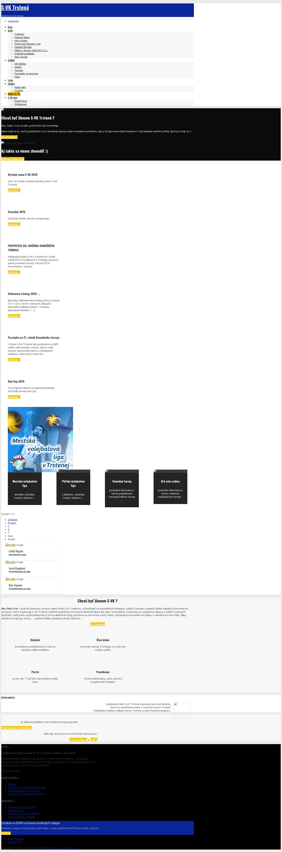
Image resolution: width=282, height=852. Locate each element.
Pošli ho (94, 739)
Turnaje (18, 70)
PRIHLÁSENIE (16, 839)
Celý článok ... (14, 190)
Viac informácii (97, 624)
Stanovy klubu (22, 37)
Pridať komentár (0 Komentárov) (16, 728)
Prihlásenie (20, 104)
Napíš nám (20, 87)
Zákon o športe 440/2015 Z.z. (31, 50)
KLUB (10, 30)
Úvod (10, 27)
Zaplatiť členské (23, 47)
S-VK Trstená (15, 7)
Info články (20, 63)
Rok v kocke (21, 56)
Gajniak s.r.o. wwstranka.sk (59, 848)
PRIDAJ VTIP (15, 842)
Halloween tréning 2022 (12, 159)
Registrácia (20, 101)
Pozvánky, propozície (26, 73)
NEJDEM (6, 833)
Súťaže (18, 67)
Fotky (10, 80)
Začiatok (12, 519)
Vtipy (17, 76)
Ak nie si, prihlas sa (78, 739)
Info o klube (20, 40)
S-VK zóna (12, 97)
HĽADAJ (11, 84)
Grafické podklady (24, 53)
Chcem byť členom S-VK (27, 43)
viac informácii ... (9, 137)
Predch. (12, 522)
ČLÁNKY (11, 60)
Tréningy (19, 34)
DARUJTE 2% (14, 94)
